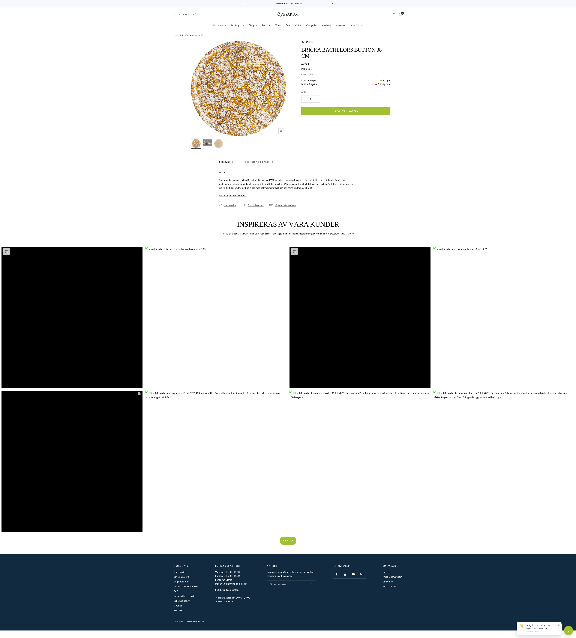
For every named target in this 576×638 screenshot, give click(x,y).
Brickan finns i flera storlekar (233, 195)
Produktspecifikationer (258, 162)
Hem (176, 35)
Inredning (326, 25)
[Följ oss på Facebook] (337, 574)
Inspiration (341, 25)
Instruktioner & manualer (186, 586)
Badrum (266, 25)
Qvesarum (307, 42)
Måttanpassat (237, 25)
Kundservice (230, 205)
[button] (72, 317)
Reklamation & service (185, 596)
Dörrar (277, 25)
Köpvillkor (179, 610)
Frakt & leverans (256, 205)
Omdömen (387, 581)
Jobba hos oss (389, 586)
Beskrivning (226, 162)
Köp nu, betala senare (285, 205)
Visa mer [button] (288, 540)
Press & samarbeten (392, 576)
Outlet (298, 25)
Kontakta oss (357, 25)
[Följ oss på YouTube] (353, 574)
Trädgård (253, 25)
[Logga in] (394, 14)
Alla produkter (219, 25)
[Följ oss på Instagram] (345, 574)
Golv (288, 25)
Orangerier (311, 25)
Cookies (178, 605)
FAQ (176, 591)
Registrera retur (181, 581)
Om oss (386, 572)
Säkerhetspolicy (182, 600)
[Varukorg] (400, 14)
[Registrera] (311, 584)
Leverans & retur (182, 576)
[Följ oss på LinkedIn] (361, 574)
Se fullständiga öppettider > (228, 589)
